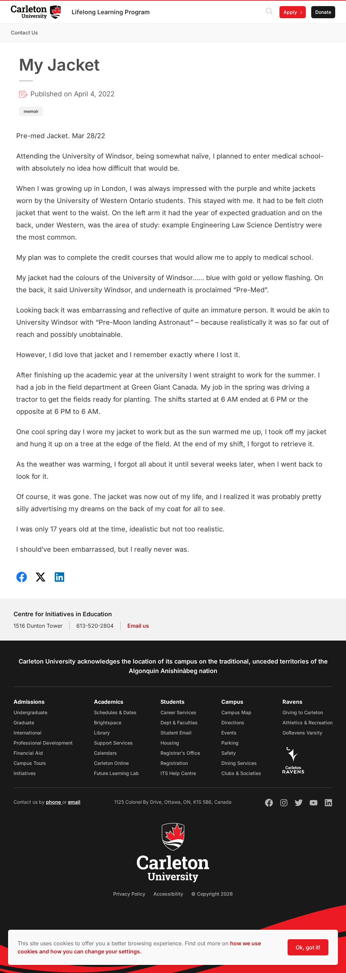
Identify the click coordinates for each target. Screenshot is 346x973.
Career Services (178, 712)
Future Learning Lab (116, 773)
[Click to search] (269, 12)
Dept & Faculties (179, 722)
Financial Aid (28, 753)
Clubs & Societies (241, 773)
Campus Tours (30, 763)
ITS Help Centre (178, 773)
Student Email (176, 732)
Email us (138, 625)
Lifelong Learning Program (111, 12)
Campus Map (236, 712)
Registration (174, 763)
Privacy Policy (129, 894)
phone (54, 802)
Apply (290, 12)
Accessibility (168, 894)
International (28, 732)
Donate (323, 12)
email (74, 802)
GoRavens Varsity (302, 732)
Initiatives (25, 773)
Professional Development (43, 743)
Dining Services (239, 763)
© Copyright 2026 (212, 894)
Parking (230, 743)
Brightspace (107, 722)
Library (102, 732)
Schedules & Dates (115, 712)
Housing (169, 743)
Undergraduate (30, 712)
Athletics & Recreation (307, 722)
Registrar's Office (180, 753)
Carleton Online (111, 763)
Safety (228, 753)
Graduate (24, 722)
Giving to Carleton (302, 712)
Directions (232, 722)
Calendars (105, 753)
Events (229, 732)
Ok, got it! (308, 947)
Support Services (113, 743)
